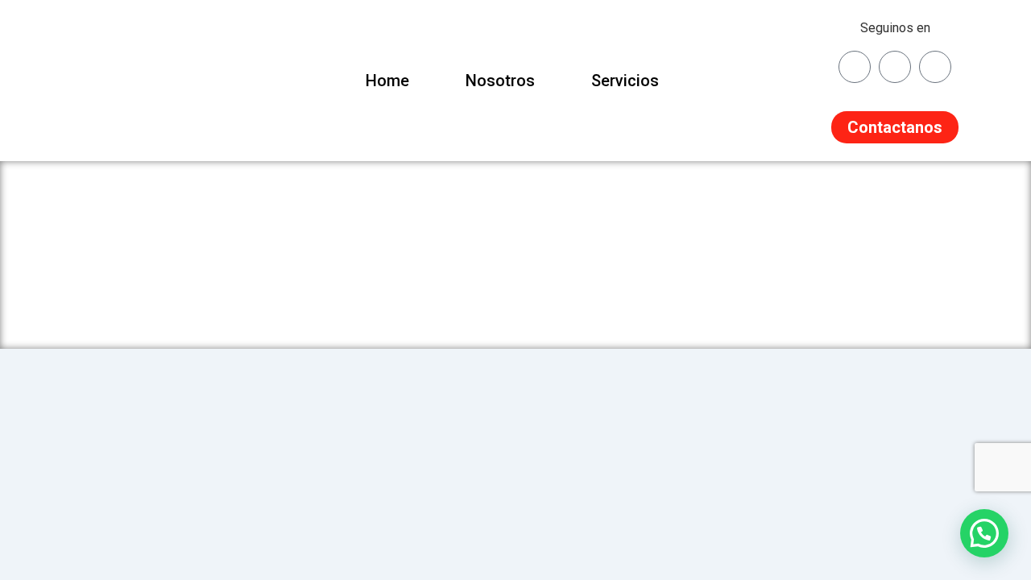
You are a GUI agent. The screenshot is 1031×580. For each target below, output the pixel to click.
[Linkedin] (935, 67)
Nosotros (500, 80)
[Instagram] (854, 67)
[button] (984, 533)
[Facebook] (895, 67)
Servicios (625, 80)
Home (387, 80)
